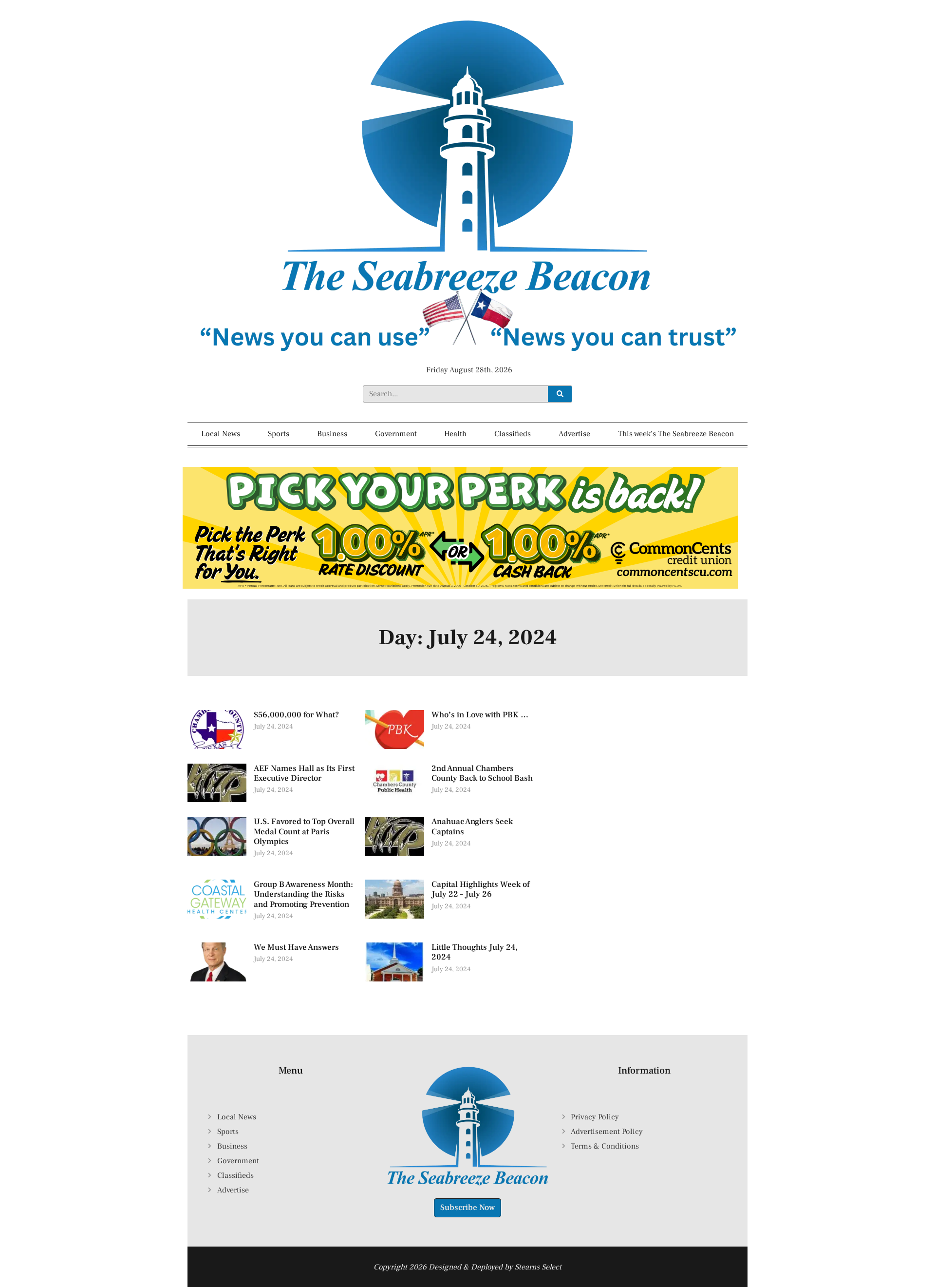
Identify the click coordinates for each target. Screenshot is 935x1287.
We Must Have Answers (296, 947)
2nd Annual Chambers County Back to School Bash (482, 773)
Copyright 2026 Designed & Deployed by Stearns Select (467, 1267)
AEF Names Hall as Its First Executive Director (304, 773)
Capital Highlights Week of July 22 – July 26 (480, 889)
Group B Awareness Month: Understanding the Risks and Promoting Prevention (303, 894)
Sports (278, 434)
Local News (220, 434)
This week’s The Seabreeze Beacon (676, 434)
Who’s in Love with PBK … (479, 715)
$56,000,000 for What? (296, 715)
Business (332, 434)
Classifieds (512, 434)
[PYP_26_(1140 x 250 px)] (460, 586)
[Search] (560, 394)
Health (455, 434)
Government (396, 434)
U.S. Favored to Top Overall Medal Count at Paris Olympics (304, 831)
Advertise (574, 434)
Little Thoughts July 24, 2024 (474, 952)
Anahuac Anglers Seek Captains (472, 826)
